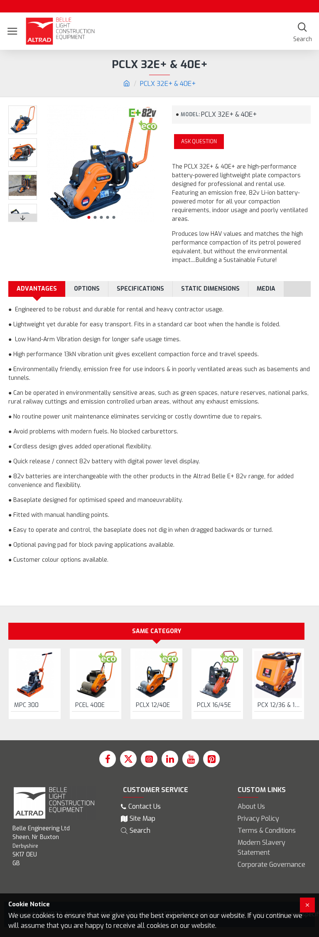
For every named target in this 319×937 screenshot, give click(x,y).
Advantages (37, 289)
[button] (88, 217)
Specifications (140, 289)
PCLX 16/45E (214, 705)
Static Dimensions (210, 289)
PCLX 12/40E (153, 705)
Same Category (156, 631)
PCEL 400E (90, 705)
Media (266, 289)
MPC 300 (26, 705)
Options (87, 289)
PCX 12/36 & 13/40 (280, 705)
